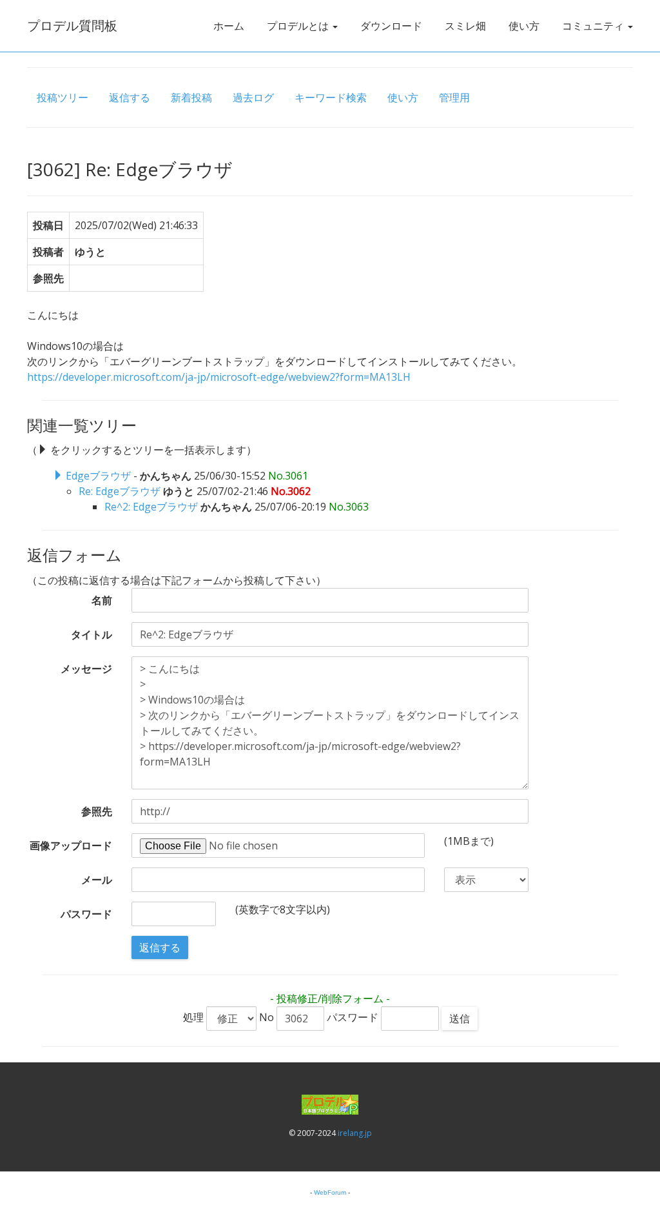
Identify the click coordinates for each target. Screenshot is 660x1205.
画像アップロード (71, 845)
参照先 (96, 811)
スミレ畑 (465, 26)
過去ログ (253, 97)
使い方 (524, 26)
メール (96, 880)
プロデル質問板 (72, 25)
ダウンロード (391, 26)
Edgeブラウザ (98, 476)
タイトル (91, 634)
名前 (102, 600)
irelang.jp (355, 1133)
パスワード (86, 914)
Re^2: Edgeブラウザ (151, 507)
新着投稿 (191, 97)
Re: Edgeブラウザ (119, 491)
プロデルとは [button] (299, 26)
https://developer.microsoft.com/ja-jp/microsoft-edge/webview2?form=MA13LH (219, 377)
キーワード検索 (331, 97)
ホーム (228, 26)
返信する (129, 97)
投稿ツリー (62, 97)
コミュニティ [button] (594, 26)
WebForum (330, 1192)
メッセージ (86, 669)
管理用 (454, 97)
